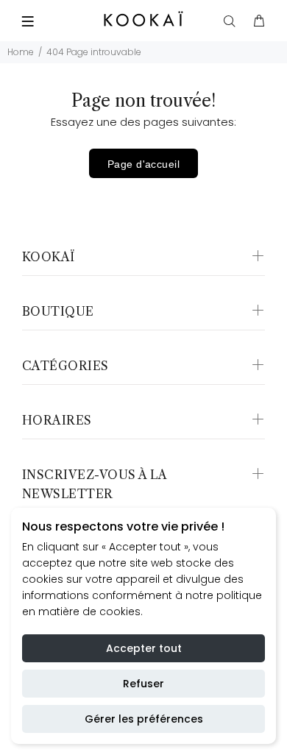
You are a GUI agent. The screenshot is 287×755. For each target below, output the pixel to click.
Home (20, 52)
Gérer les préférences (144, 719)
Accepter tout (144, 648)
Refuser (143, 683)
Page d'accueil (143, 164)
